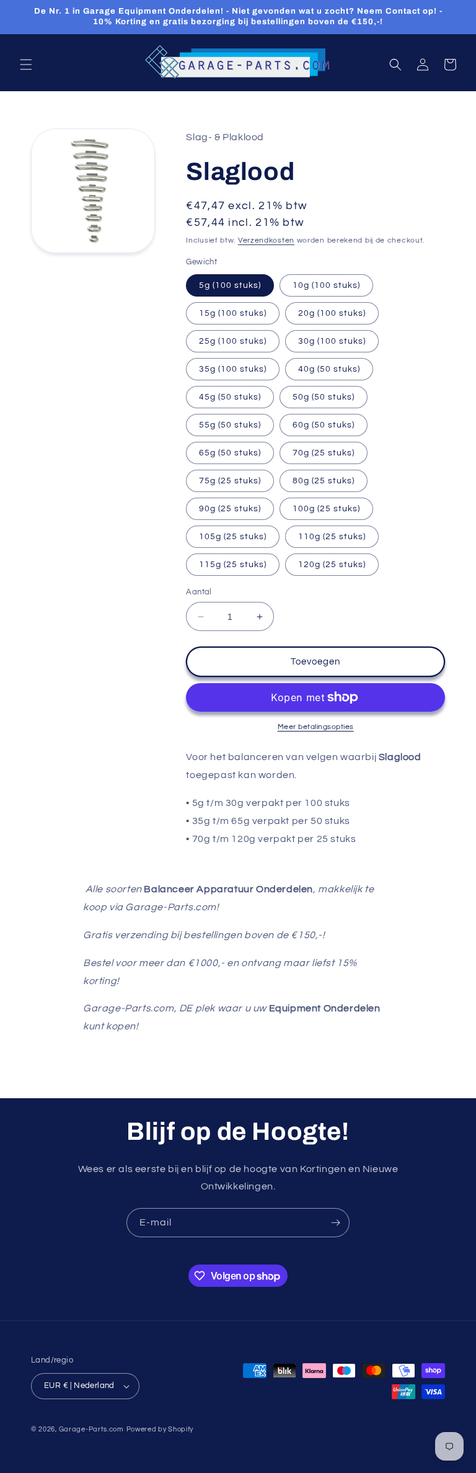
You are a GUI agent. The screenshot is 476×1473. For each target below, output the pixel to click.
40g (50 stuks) (329, 369)
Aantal (198, 592)
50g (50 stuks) (324, 397)
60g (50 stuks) (324, 425)
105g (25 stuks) (233, 536)
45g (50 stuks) (230, 397)
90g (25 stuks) (230, 508)
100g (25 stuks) (326, 508)
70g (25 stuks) (324, 453)
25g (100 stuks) (233, 341)
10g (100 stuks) (326, 285)
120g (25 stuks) (332, 564)
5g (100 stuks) (230, 285)
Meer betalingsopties (316, 727)
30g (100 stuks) (332, 341)
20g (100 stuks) (332, 313)
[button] (26, 64)
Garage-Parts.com (91, 1429)
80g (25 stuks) (324, 481)
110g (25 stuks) (332, 536)
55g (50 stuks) (230, 425)
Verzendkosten (266, 240)
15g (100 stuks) (233, 313)
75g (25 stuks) (230, 481)
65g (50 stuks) (230, 453)
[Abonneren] (335, 1222)
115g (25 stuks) (233, 564)
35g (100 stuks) (233, 369)
